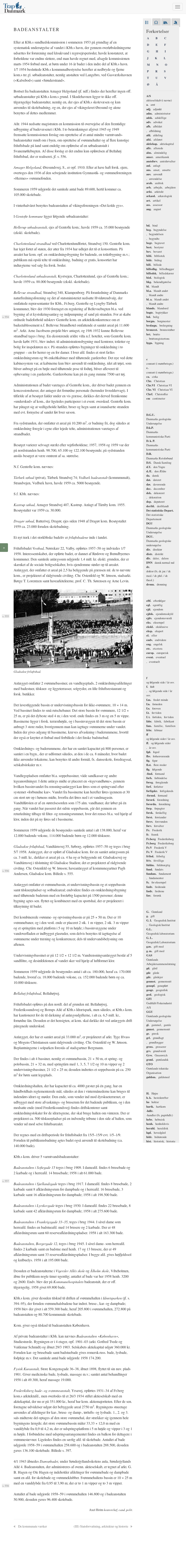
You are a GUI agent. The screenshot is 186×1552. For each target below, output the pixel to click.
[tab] (147, 22)
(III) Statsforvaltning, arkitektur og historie (101, 1526)
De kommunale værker (32, 1526)
